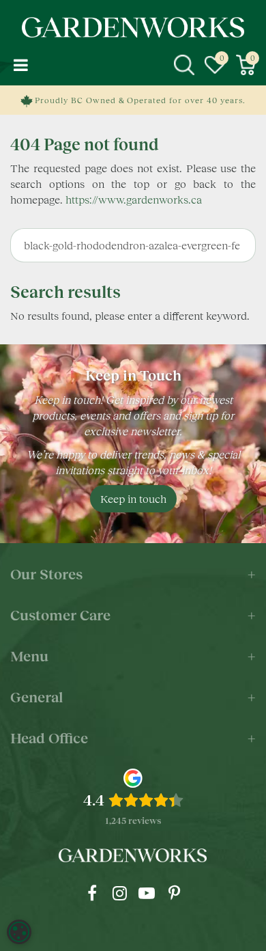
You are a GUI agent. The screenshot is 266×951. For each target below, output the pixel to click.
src (184, 65)
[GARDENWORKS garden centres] (133, 27)
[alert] (19, 932)
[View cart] (245, 65)
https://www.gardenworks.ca (133, 199)
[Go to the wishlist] (214, 65)
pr (174, 893)
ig (119, 893)
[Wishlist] (215, 65)
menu (20, 65)
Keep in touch (133, 498)
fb (92, 893)
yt (146, 893)
